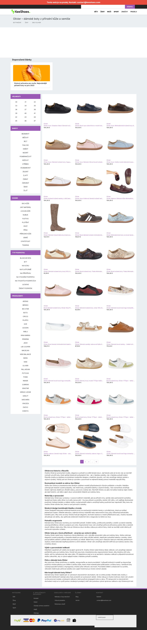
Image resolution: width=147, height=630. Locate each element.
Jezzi (25, 343)
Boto (25, 313)
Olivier (25, 366)
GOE (25, 324)
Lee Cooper (25, 347)
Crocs (25, 316)
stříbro (25, 164)
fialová (25, 145)
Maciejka (25, 350)
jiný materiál (25, 207)
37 (25, 109)
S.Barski (25, 384)
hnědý (25, 149)
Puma (25, 377)
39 (16, 113)
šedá (25, 187)
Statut (35, 602)
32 (35, 102)
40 (25, 113)
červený (25, 183)
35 (35, 106)
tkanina (25, 245)
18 (96, 461)
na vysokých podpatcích (25, 281)
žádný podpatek (25, 288)
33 (16, 106)
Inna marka (25, 335)
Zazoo (25, 407)
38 (35, 109)
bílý (25, 141)
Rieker (25, 381)
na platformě (25, 269)
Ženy (14, 600)
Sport (14, 607)
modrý (25, 153)
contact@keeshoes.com (88, 2)
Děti (14, 596)
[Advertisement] (64, 42)
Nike (25, 362)
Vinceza (25, 403)
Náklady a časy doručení (62, 596)
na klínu (25, 266)
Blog (77, 596)
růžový (25, 160)
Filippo (25, 320)
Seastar (25, 388)
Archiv (78, 600)
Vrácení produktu (60, 600)
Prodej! (133, 12)
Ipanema (25, 339)
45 (16, 121)
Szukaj (130, 7)
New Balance (25, 354)
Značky (124, 12)
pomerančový (25, 156)
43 (25, 117)
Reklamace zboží (60, 604)
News (25, 358)
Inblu (25, 331)
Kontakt (36, 598)
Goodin (25, 328)
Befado (25, 305)
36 (16, 109)
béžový (25, 137)
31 (25, 102)
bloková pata (25, 258)
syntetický (25, 241)
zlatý (25, 175)
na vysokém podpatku (25, 277)
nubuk (25, 215)
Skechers (25, 400)
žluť (25, 190)
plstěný (25, 222)
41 (35, 113)
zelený (25, 171)
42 (16, 117)
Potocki (25, 373)
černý (25, 179)
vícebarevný (25, 168)
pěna (25, 230)
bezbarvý (25, 134)
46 (25, 121)
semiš (25, 237)
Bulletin (99, 596)
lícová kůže (25, 211)
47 (35, 121)
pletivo (25, 219)
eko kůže (25, 203)
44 (35, 117)
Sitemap (36, 613)
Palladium (25, 369)
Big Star (25, 309)
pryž (25, 226)
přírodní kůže (25, 234)
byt (25, 262)
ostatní (25, 284)
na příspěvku (25, 273)
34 (25, 106)
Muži (14, 604)
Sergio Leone (25, 392)
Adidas (25, 301)
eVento (25, 411)
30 (16, 102)
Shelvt (25, 396)
